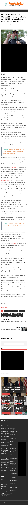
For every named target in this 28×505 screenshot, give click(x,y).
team (7, 430)
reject (21, 313)
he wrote (13, 243)
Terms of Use (4, 495)
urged (20, 316)
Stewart (10, 316)
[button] (26, 11)
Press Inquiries (4, 488)
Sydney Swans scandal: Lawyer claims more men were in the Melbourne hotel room (6, 398)
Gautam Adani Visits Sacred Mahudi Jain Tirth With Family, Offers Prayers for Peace (14, 489)
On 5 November (5, 180)
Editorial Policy (4, 484)
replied (14, 167)
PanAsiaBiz (3, 423)
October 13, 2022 (6, 24)
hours (8, 313)
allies (6, 311)
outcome (15, 313)
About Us (3, 479)
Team (2, 493)
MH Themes (20, 502)
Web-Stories (3, 498)
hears (3, 313)
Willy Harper (13, 24)
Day (11, 311)
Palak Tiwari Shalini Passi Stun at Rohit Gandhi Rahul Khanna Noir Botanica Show (7, 409)
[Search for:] (14, 344)
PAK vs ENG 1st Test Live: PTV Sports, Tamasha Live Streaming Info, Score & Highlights (20, 408)
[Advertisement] (14, 58)
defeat (15, 311)
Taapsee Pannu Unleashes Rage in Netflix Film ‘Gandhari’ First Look (20, 399)
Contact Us (3, 481)
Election (22, 311)
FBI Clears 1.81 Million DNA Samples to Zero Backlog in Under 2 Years (14, 389)
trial (15, 316)
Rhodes (4, 316)
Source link (4, 307)
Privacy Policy (4, 491)
